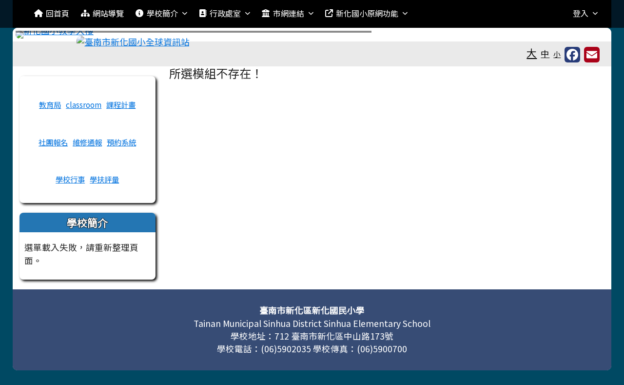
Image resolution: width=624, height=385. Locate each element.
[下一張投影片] (585, 36)
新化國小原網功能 (367, 13)
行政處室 (225, 13)
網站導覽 (108, 13)
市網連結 (288, 13)
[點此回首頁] (312, 35)
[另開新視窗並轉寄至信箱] (592, 54)
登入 (580, 13)
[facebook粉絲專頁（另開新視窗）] (572, 54)
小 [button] (557, 54)
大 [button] (531, 52)
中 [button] (545, 53)
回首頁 (57, 13)
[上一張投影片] (39, 36)
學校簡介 (162, 13)
